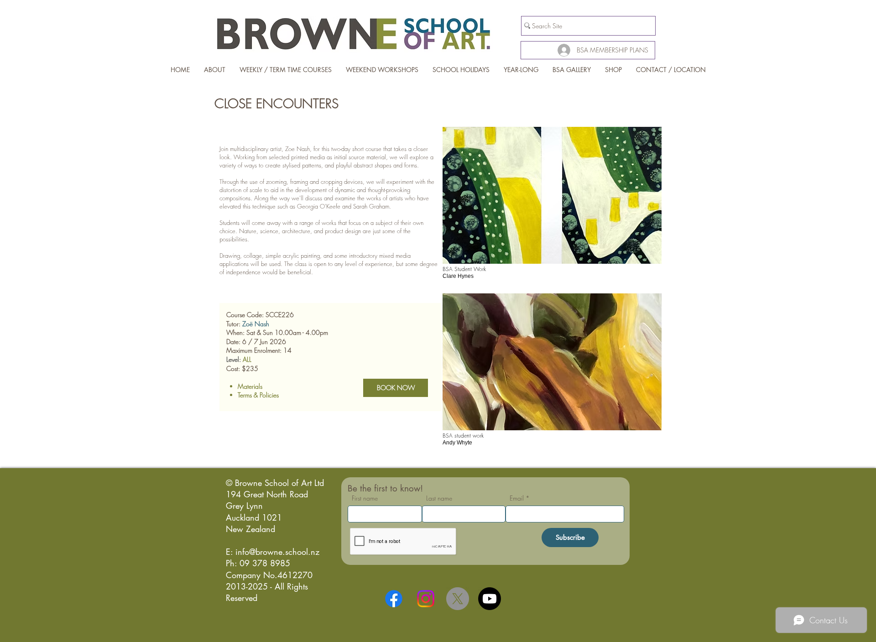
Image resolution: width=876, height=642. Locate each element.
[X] (457, 598)
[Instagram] (425, 598)
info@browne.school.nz (277, 551)
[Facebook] (393, 598)
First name (365, 498)
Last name (439, 498)
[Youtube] (489, 598)
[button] (552, 207)
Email (517, 498)
